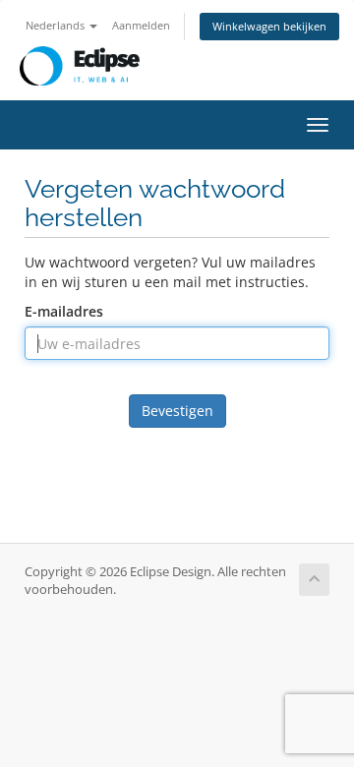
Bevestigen (177, 410)
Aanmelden (141, 25)
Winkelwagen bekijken (269, 26)
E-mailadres (64, 311)
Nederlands (57, 25)
